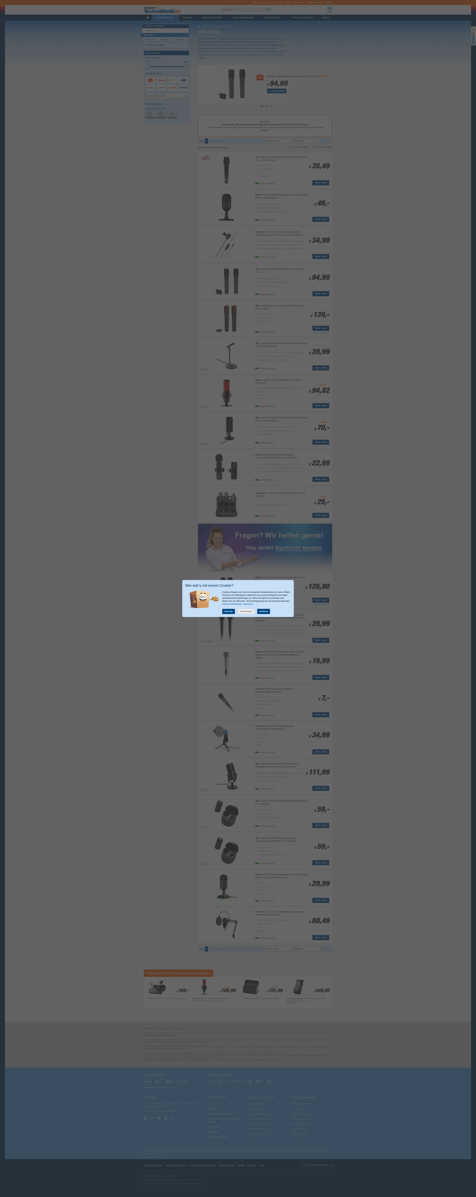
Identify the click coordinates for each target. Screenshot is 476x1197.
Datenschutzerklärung (232, 604)
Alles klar (228, 611)
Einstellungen (246, 611)
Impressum (248, 604)
